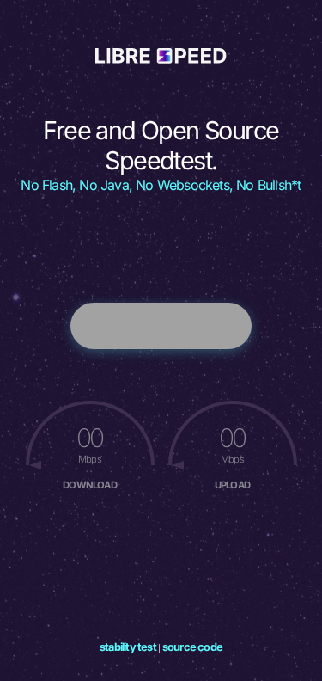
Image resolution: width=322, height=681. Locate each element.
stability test (128, 647)
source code (192, 647)
